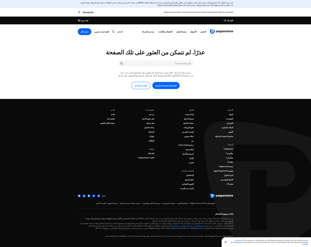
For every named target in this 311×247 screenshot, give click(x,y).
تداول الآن (84, 31)
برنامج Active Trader (186, 145)
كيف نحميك (150, 123)
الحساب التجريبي (188, 132)
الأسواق (193, 31)
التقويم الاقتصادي (188, 184)
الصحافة (151, 132)
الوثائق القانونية (182, 203)
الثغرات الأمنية (101, 203)
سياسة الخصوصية (168, 203)
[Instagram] (88, 195)
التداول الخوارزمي (227, 179)
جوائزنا (151, 136)
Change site (88, 12)
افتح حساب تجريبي (101, 31)
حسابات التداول (188, 123)
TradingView (228, 149)
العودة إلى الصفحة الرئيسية (166, 85)
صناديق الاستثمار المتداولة (224, 136)
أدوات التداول (228, 175)
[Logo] (221, 31)
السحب (191, 162)
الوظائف (151, 140)
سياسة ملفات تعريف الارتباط (130, 203)
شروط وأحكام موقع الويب (151, 203)
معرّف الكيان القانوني (107, 123)
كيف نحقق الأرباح (148, 119)
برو (192, 140)
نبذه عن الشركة (148, 31)
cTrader (230, 162)
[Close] (79, 12)
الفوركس (230, 123)
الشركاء (230, 20)
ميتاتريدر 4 (229, 158)
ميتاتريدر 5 (229, 153)
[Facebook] (93, 195)
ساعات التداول (149, 127)
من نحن (151, 114)
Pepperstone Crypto (146, 158)
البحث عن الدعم (140, 85)
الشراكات (150, 153)
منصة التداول (181, 31)
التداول (203, 31)
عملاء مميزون (189, 136)
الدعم (120, 31)
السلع (231, 114)
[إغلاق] (226, 242)
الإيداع (192, 158)
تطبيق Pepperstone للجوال (223, 171)
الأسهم (231, 132)
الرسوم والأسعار (188, 154)
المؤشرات (229, 119)
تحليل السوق (189, 179)
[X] (98, 195)
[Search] (121, 63)
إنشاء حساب (189, 114)
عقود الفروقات (189, 127)
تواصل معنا (111, 119)
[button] (83, 20)
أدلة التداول (190, 175)
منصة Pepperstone (226, 166)
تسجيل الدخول (189, 119)
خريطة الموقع (113, 203)
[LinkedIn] (84, 195)
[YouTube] (79, 195)
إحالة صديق (190, 149)
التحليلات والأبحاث (165, 31)
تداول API (230, 184)
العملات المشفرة (227, 127)
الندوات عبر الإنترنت (187, 188)
